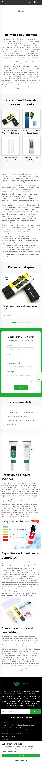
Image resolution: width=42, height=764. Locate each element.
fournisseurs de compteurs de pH (16, 416)
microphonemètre (11, 424)
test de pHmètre (29, 412)
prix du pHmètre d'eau (12, 412)
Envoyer (21, 387)
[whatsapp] (39, 378)
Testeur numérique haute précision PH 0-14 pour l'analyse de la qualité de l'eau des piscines (10, 159)
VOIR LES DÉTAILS (10, 119)
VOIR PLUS (7, 315)
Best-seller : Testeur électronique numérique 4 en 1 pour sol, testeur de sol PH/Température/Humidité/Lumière (31, 132)
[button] (14, 322)
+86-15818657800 (8, 736)
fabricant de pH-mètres (13, 420)
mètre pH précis (30, 420)
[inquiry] (39, 373)
